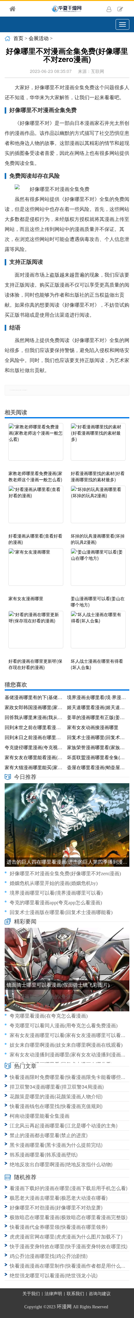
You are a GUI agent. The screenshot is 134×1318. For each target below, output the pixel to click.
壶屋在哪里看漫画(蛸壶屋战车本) (97, 767)
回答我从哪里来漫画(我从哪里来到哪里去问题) (35, 717)
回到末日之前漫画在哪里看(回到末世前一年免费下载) (35, 737)
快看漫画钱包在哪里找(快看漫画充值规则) (56, 1106)
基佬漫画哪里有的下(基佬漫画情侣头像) (35, 697)
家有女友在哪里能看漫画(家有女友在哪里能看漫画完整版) (35, 757)
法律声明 (53, 1293)
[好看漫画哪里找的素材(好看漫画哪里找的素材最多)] (98, 445)
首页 (18, 38)
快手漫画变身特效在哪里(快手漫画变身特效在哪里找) (68, 1246)
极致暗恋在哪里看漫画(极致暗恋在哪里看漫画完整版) (68, 1217)
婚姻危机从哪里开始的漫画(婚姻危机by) (54, 883)
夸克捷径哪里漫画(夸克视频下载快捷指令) (35, 747)
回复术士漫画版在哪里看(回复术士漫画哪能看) (61, 912)
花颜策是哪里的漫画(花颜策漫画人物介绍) (56, 1096)
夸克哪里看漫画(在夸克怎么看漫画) (49, 1016)
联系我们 (75, 1293)
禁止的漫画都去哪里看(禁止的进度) (49, 1135)
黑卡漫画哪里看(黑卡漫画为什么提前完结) (56, 1144)
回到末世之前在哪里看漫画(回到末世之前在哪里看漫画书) (35, 727)
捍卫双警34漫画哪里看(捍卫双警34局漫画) (57, 1086)
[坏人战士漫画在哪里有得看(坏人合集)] (98, 633)
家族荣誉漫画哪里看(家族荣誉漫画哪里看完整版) (97, 747)
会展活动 (39, 38)
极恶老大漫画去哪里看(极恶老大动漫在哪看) (59, 1197)
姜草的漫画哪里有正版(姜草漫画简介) (97, 717)
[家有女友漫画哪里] (35, 570)
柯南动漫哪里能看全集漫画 (39, 1115)
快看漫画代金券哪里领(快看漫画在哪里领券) (59, 1226)
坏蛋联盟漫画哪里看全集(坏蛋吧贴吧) (97, 757)
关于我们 (31, 1293)
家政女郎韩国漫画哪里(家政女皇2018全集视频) (35, 707)
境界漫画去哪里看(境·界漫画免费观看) (97, 697)
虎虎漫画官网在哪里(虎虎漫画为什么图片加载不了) (66, 1236)
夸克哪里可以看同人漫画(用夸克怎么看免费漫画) (63, 1025)
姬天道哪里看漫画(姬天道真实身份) (97, 707)
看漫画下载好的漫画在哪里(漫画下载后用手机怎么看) (68, 1188)
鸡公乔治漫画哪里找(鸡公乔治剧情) (49, 1255)
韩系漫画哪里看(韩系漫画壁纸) (44, 1154)
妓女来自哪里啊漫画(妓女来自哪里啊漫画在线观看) (66, 1045)
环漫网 (64, 1306)
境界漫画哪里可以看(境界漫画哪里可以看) (56, 893)
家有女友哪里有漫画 (32, 1006)
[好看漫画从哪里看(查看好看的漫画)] (35, 507)
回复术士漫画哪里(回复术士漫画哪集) (97, 737)
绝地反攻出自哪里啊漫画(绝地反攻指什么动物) (61, 1164)
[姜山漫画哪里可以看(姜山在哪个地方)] (98, 570)
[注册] (120, 8)
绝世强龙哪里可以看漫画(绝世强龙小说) (54, 1275)
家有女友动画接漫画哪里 (92, 727)
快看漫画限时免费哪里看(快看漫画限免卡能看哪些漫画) (71, 1076)
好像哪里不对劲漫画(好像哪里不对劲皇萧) (56, 1207)
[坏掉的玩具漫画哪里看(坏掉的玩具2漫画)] (98, 507)
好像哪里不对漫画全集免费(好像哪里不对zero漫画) (65, 873)
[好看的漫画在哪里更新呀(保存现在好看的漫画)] (35, 633)
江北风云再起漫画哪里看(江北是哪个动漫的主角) (63, 1125)
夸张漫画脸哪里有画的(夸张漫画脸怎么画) (56, 996)
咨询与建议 (100, 1293)
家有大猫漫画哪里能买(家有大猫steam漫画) (35, 767)
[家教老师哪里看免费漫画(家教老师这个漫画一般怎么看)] (35, 445)
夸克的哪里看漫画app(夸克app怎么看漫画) (56, 902)
